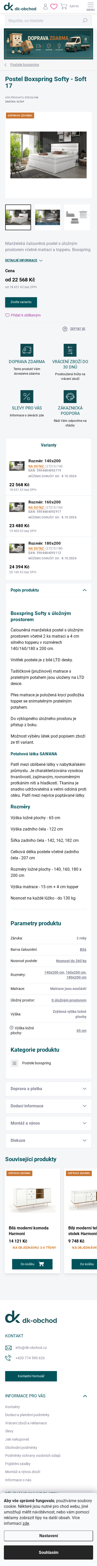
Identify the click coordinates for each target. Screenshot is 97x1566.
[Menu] (90, 6)
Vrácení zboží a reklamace (26, 1423)
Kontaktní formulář (31, 1376)
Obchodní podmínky (21, 1447)
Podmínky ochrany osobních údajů (33, 1455)
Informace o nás (18, 1480)
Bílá (83, 949)
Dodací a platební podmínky (27, 1415)
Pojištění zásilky (18, 1464)
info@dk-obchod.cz (31, 1348)
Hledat (85, 20)
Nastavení (48, 1535)
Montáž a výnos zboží (22, 1472)
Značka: (14, 101)
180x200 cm (76, 977)
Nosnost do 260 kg (71, 961)
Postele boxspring (36, 1063)
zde (26, 1523)
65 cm (81, 1031)
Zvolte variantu (21, 302)
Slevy (9, 1431)
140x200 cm (54, 972)
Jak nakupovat (17, 1439)
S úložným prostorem (68, 1000)
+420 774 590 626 (30, 1358)
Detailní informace (21, 260)
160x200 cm (76, 972)
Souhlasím (48, 1552)
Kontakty (12, 1407)
